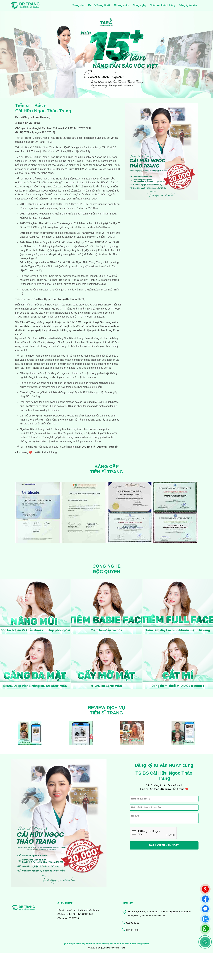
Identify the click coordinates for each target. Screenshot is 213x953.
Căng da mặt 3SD (60, 406)
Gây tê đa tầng (93, 433)
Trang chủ (79, 5)
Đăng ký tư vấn (188, 5)
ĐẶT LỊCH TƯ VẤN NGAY (164, 845)
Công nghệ (139, 5)
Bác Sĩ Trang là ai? (99, 5)
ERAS (29, 433)
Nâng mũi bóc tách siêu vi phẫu (84, 387)
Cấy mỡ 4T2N (81, 392)
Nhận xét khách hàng (162, 5)
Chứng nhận (121, 5)
